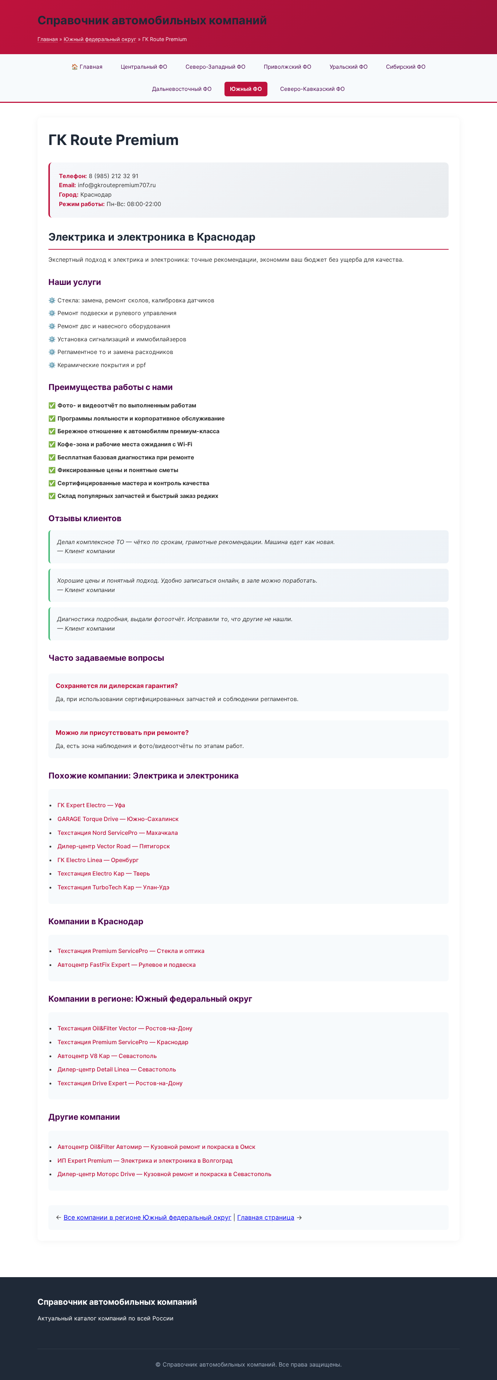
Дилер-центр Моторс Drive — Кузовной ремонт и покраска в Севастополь (164, 1174)
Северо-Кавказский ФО (312, 88)
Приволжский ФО (287, 66)
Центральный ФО (144, 66)
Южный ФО (246, 88)
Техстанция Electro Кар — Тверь (103, 873)
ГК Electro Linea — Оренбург (98, 860)
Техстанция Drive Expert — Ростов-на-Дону (120, 1083)
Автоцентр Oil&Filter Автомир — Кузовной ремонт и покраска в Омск (156, 1146)
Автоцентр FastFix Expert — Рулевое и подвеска (126, 964)
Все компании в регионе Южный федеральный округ (147, 1217)
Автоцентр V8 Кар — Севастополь (107, 1055)
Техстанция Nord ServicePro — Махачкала (117, 832)
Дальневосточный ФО (182, 88)
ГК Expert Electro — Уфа (91, 805)
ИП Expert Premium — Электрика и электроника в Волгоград (144, 1160)
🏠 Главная (87, 66)
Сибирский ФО (406, 66)
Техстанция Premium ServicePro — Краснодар (122, 1042)
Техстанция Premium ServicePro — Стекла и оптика (130, 950)
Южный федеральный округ (100, 39)
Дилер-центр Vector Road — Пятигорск (113, 846)
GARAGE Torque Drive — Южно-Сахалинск (118, 818)
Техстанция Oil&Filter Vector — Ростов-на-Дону (124, 1028)
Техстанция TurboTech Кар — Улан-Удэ (113, 887)
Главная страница (265, 1217)
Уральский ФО (349, 66)
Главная (47, 39)
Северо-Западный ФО (216, 66)
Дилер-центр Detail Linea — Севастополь (116, 1069)
